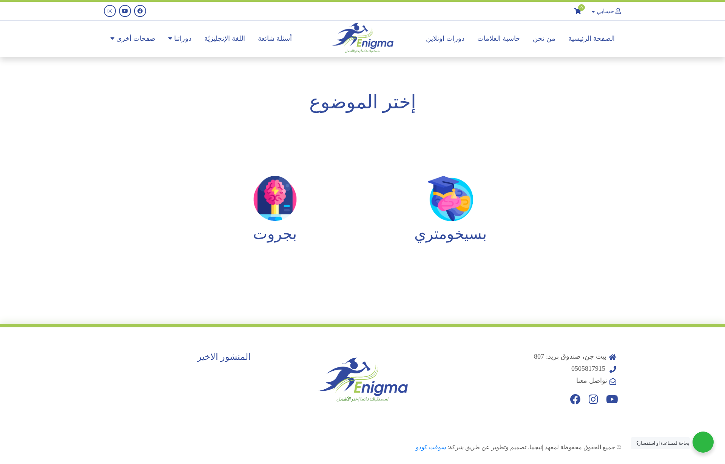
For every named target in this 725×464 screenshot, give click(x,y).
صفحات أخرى (134, 38)
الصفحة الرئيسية (591, 38)
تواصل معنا (591, 380)
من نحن (544, 38)
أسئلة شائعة (275, 38)
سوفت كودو (431, 447)
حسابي (605, 11)
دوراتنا (181, 38)
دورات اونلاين (445, 38)
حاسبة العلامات (498, 38)
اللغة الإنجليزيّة (224, 38)
